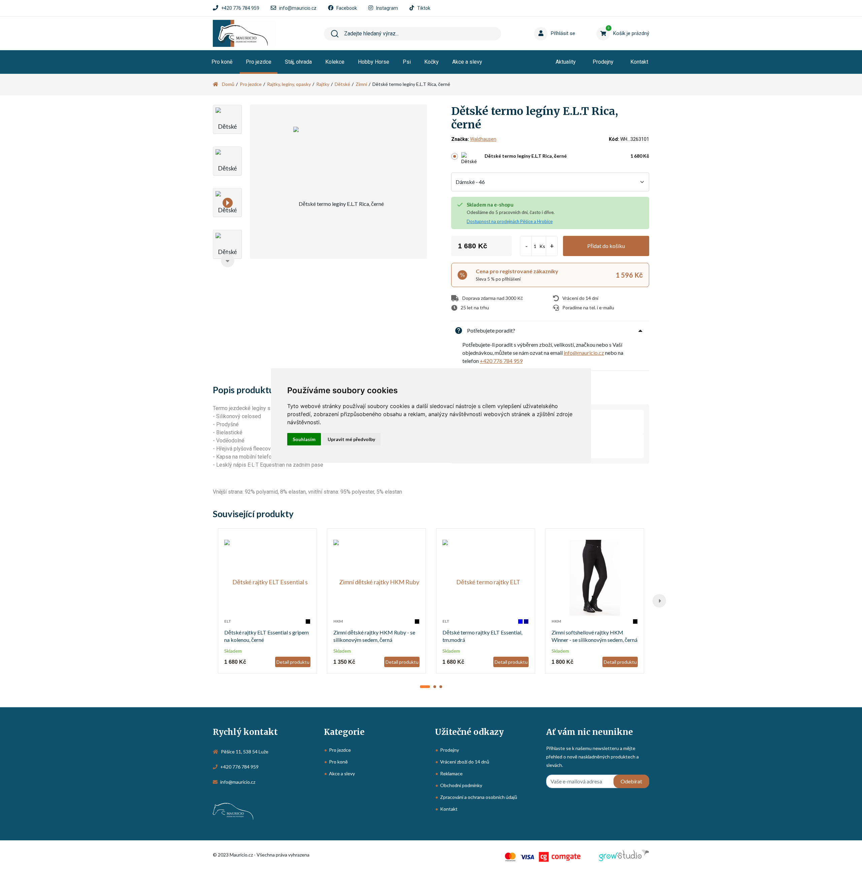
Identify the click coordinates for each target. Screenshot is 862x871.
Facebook (346, 8)
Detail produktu (292, 662)
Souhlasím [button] (304, 439)
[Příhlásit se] (542, 23)
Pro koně (221, 62)
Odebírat (631, 781)
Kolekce (334, 62)
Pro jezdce (258, 62)
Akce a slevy (467, 62)
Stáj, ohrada (298, 62)
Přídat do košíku (606, 246)
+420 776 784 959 (240, 8)
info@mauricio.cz (298, 8)
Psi (407, 62)
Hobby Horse (373, 62)
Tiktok (423, 8)
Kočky (431, 62)
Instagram (387, 8)
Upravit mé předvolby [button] (351, 439)
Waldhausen (483, 139)
